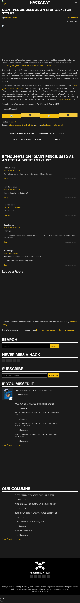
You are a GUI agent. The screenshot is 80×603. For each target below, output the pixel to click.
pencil (37, 125)
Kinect (24, 125)
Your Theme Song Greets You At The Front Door (36, 139)
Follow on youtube (10, 360)
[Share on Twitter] (6, 21)
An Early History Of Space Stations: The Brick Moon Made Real (36, 425)
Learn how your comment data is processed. (55, 330)
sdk (42, 125)
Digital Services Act (34, 589)
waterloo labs (58, 125)
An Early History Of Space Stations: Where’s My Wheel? (37, 414)
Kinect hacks (16, 122)
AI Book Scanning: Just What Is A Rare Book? (35, 504)
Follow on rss (14, 360)
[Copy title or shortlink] (15, 21)
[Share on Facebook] (3, 21)
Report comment (70, 178)
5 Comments (73, 18)
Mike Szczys (11, 17)
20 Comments (22, 430)
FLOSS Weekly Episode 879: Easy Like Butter (34, 495)
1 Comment (21, 526)
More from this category (12, 445)
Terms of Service (21, 589)
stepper (48, 125)
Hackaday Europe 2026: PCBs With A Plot (33, 390)
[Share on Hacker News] (9, 21)
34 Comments (22, 517)
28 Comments (22, 441)
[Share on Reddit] (12, 21)
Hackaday (40, 2)
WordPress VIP (44, 591)
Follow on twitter (7, 360)
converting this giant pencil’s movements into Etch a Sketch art (29, 65)
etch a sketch (15, 125)
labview (31, 125)
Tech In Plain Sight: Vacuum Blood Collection (36, 513)
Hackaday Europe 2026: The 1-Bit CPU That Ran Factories (36, 436)
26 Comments (22, 419)
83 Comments (22, 508)
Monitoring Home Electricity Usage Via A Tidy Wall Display (36, 133)
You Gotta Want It (23, 531)
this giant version (64, 99)
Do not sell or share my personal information (55, 589)
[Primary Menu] (76, 2)
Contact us (18, 360)
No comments (22, 395)
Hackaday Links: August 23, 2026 (29, 522)
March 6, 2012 (72, 22)
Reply (6, 178)
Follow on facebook (3, 360)
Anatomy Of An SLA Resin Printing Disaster (34, 404)
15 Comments (22, 408)
